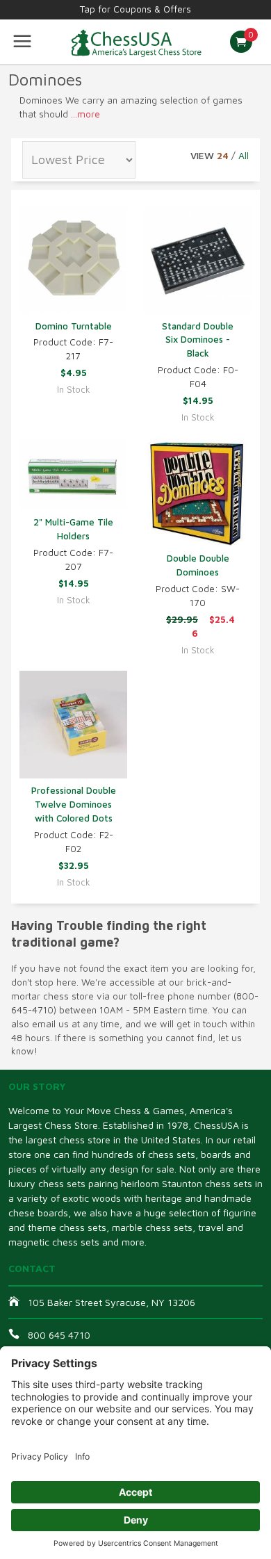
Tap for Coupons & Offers (135, 9)
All (243, 155)
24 (223, 155)
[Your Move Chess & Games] (135, 41)
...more (85, 114)
